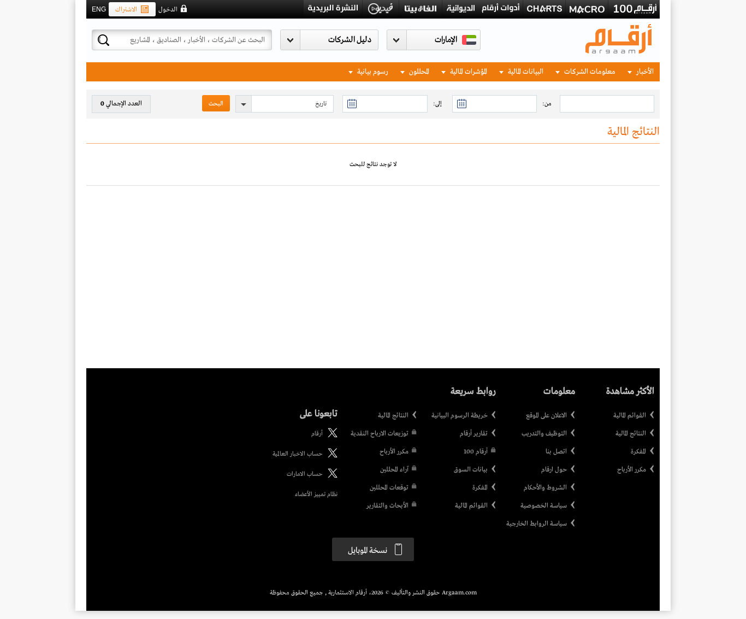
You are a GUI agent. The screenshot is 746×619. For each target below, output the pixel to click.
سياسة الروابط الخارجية (536, 524)
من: (547, 104)
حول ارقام (554, 469)
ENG (99, 9)
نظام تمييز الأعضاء (316, 494)
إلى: (437, 104)
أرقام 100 (476, 451)
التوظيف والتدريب (544, 433)
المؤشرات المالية (467, 71)
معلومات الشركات (589, 71)
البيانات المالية (524, 71)
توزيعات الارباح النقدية (379, 433)
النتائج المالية (630, 433)
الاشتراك (126, 9)
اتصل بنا (556, 451)
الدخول (167, 9)
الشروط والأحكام (545, 488)
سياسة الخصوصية (543, 506)
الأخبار (644, 71)
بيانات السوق (471, 469)
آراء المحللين (394, 469)
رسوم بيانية (372, 71)
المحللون (418, 71)
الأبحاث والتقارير (387, 506)
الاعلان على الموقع (546, 415)
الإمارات (446, 39)
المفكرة (638, 451)
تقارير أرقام (474, 433)
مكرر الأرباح (631, 469)
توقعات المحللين (389, 488)
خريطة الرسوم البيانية (459, 415)
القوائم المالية (629, 415)
